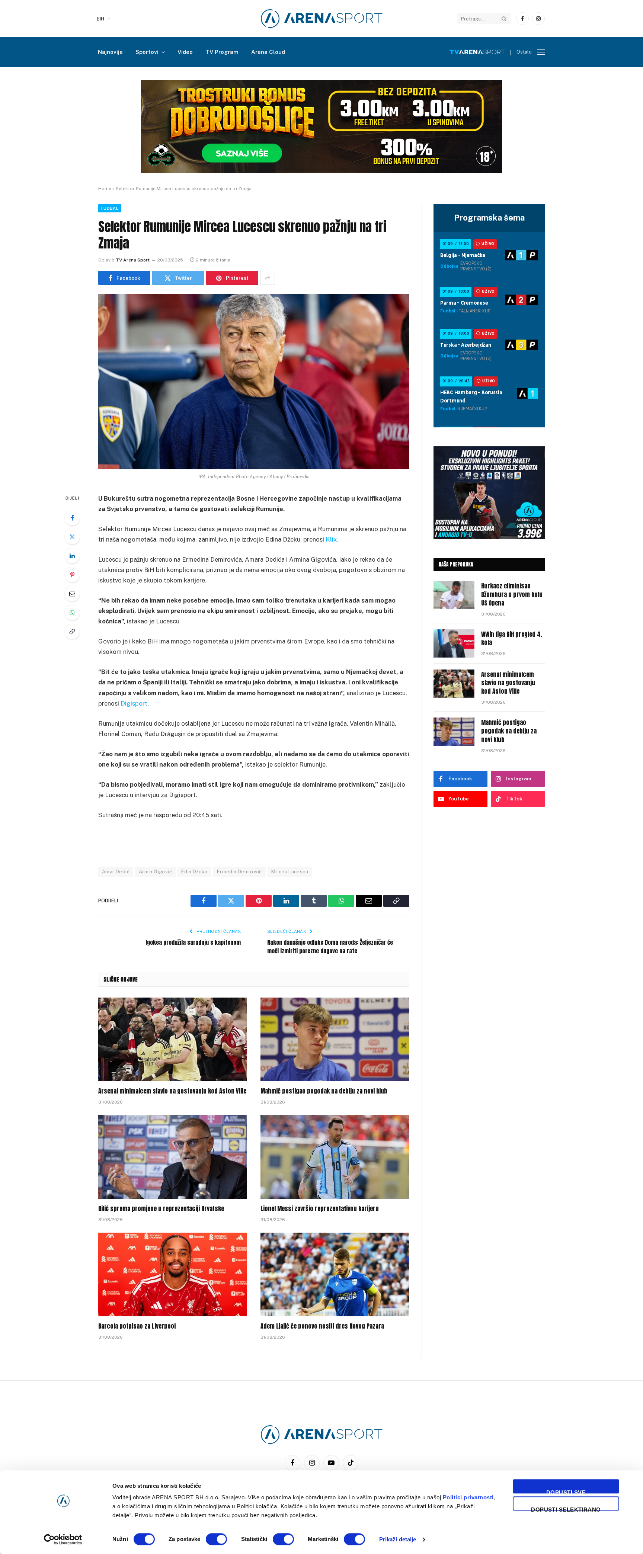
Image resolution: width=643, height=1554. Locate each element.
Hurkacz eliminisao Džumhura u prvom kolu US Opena (512, 594)
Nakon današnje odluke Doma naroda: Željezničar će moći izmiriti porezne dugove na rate (330, 946)
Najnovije (110, 52)
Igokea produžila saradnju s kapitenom (193, 942)
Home (104, 188)
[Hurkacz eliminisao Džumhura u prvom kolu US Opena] (454, 595)
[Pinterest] (72, 574)
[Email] (72, 593)
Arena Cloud (268, 52)
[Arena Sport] (322, 19)
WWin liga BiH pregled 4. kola (511, 638)
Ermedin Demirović (239, 871)
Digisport (134, 703)
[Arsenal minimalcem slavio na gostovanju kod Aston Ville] (172, 1039)
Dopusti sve (566, 1491)
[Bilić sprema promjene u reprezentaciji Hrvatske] (172, 1157)
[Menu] (541, 52)
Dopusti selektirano (566, 1508)
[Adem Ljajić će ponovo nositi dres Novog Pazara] (334, 1274)
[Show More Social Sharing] (267, 278)
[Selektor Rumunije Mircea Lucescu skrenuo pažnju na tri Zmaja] (253, 381)
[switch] (216, 1539)
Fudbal (109, 208)
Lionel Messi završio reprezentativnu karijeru (319, 1209)
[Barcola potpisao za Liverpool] (172, 1274)
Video (185, 52)
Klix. (332, 539)
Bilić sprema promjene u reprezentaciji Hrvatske (161, 1209)
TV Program (222, 52)
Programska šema (489, 217)
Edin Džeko (194, 871)
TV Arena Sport (133, 260)
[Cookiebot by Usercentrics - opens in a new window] (63, 1539)
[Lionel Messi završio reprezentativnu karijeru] (334, 1157)
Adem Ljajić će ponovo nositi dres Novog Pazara (322, 1326)
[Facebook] (72, 517)
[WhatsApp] (72, 612)
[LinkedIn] (72, 555)
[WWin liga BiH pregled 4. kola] (454, 643)
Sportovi (147, 52)
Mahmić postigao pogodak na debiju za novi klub (323, 1091)
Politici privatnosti (468, 1497)
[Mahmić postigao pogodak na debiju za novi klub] (334, 1039)
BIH (100, 19)
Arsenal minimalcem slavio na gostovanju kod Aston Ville (172, 1091)
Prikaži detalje (397, 1539)
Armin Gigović (155, 871)
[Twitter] (72, 536)
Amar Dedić (115, 871)
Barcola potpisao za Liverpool (137, 1326)
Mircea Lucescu (289, 871)
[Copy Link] (72, 631)
